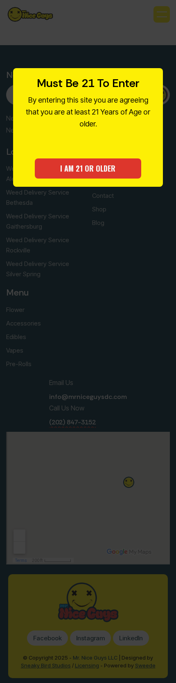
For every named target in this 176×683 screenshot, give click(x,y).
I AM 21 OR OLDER (87, 168)
